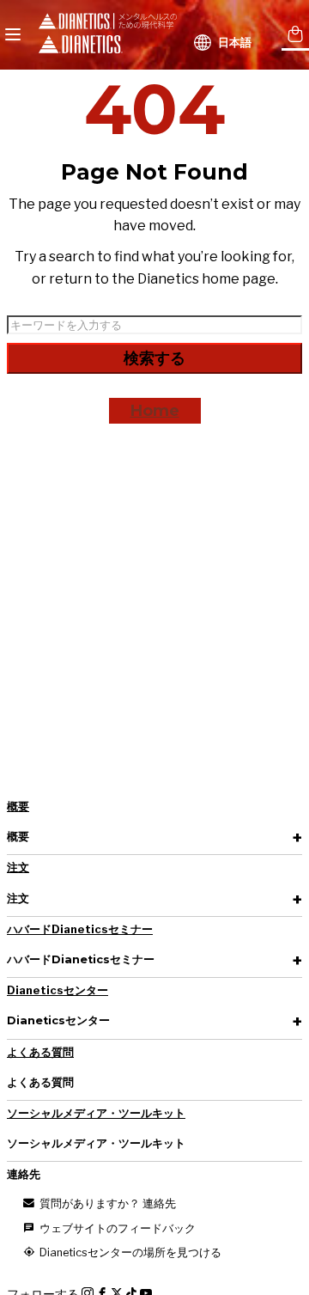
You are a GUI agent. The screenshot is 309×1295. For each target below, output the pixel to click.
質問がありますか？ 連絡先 (106, 1203)
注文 (18, 867)
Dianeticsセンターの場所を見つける (129, 1252)
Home (154, 410)
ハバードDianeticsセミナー (80, 929)
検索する (154, 358)
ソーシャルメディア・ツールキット (96, 1113)
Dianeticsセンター (57, 990)
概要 (18, 806)
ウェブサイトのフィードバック (116, 1228)
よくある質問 (40, 1052)
